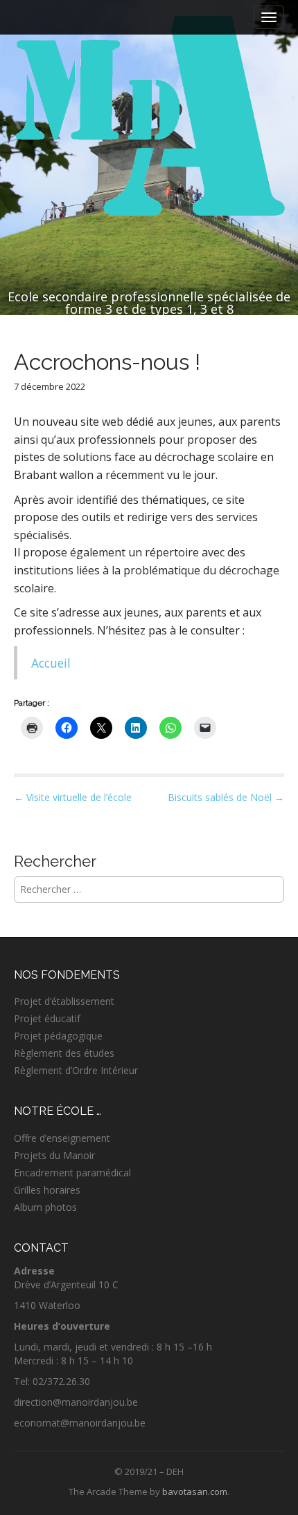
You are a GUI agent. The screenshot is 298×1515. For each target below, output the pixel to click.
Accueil (51, 663)
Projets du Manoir (54, 1155)
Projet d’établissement (64, 1001)
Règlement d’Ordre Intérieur (76, 1070)
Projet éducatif (47, 1018)
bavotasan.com (194, 1491)
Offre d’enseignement (62, 1138)
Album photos (45, 1207)
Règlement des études (64, 1053)
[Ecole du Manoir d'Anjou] (149, 117)
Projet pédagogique (58, 1035)
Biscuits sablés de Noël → (226, 797)
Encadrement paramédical (72, 1172)
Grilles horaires (47, 1189)
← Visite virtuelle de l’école (73, 797)
